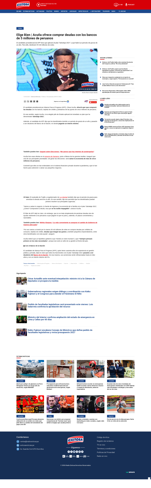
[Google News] (79, 452)
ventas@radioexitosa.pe (29, 441)
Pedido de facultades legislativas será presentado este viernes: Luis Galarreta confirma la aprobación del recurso (60, 305)
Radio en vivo (102, 456)
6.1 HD (120, 5)
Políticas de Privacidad (106, 452)
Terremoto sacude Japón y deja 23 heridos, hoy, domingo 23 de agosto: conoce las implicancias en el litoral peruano (119, 121)
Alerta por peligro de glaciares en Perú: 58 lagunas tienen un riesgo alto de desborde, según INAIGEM (29, 385)
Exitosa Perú (96, 11)
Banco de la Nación (41, 255)
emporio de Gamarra (51, 156)
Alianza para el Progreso (43, 263)
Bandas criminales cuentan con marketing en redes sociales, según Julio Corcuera (90, 421)
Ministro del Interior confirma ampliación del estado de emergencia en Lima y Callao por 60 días (61, 318)
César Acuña (74, 263)
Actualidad (40, 11)
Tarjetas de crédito (35, 265)
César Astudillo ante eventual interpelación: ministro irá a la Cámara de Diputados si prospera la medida (61, 279)
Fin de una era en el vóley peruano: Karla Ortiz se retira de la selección (120, 420)
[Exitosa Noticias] (24, 4)
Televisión (106, 11)
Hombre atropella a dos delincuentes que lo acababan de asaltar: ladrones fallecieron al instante (117, 106)
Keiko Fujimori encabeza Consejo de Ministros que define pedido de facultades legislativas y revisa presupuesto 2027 (60, 331)
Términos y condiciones (106, 449)
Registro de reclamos (105, 441)
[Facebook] (31, 101)
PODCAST (131, 5)
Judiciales (72, 11)
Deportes (64, 11)
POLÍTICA (26, 265)
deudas (88, 263)
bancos (66, 263)
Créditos (81, 263)
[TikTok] (82, 452)
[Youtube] (74, 452)
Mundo (56, 11)
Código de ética (103, 437)
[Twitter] (28, 101)
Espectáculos (83, 11)
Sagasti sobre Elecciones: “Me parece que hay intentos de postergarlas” (67, 152)
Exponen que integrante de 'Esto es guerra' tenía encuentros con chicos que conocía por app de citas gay (118, 113)
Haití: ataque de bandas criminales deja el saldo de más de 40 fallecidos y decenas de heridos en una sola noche (119, 135)
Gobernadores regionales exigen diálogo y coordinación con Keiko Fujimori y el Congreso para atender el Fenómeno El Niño (59, 292)
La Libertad (63, 197)
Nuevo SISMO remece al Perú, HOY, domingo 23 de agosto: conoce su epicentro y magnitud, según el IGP (119, 128)
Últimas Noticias (28, 11)
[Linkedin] (34, 101)
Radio (113, 11)
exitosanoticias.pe (27, 445)
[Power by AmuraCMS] (130, 472)
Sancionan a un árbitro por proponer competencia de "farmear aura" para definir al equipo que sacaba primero (59, 421)
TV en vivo (101, 445)
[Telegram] (37, 101)
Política (49, 11)
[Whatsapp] (24, 101)
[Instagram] (77, 452)
